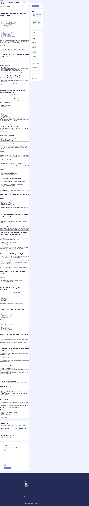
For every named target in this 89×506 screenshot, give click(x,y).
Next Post (1, 419)
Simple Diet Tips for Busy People (7, 124)
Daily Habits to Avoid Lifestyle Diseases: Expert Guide (6, 428)
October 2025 (34, 51)
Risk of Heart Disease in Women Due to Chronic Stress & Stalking (7, 435)
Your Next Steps (4, 37)
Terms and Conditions (27, 485)
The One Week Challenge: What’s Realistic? (7, 33)
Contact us (26, 487)
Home (2, 3)
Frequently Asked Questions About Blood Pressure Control (8, 36)
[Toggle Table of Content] (0, 19)
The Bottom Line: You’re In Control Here (6, 35)
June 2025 (34, 56)
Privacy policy (26, 486)
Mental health (3, 10)
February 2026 (35, 46)
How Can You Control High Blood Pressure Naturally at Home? (9, 22)
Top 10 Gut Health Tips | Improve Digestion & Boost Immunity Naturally (21, 428)
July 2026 (34, 41)
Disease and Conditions (5, 5)
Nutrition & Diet (35, 67)
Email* (4, 461)
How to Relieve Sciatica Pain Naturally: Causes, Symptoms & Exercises (37, 14)
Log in (34, 74)
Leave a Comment (3, 437)
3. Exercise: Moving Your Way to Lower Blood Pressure (9, 26)
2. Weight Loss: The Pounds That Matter (8, 25)
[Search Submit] (33, 6)
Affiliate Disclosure (27, 483)
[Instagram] (25, 479)
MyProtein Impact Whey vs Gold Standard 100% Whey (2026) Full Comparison (37, 17)
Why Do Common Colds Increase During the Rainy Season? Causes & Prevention (37, 26)
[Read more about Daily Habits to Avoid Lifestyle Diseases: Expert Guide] (7, 426)
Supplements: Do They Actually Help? (6, 31)
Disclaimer (26, 484)
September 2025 (35, 52)
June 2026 (34, 42)
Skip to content (2, 0)
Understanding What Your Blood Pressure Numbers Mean (8, 21)
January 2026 (34, 47)
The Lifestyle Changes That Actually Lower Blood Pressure (8, 23)
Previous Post (2, 418)
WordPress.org (35, 78)
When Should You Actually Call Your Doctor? (7, 32)
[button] (1, 15)
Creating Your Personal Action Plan (6, 34)
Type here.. (5, 449)
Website (5, 464)
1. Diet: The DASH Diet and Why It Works (8, 24)
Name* (4, 458)
